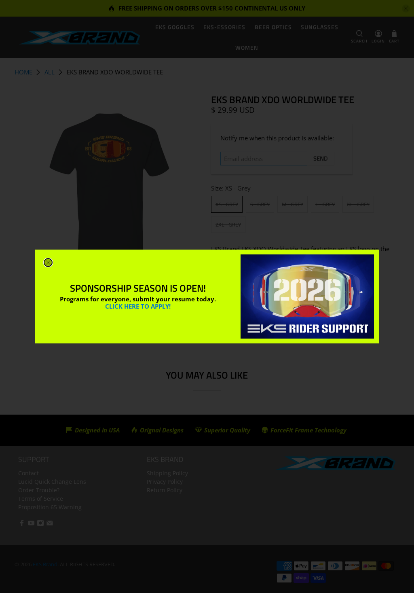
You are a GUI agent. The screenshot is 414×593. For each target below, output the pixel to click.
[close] (48, 262)
